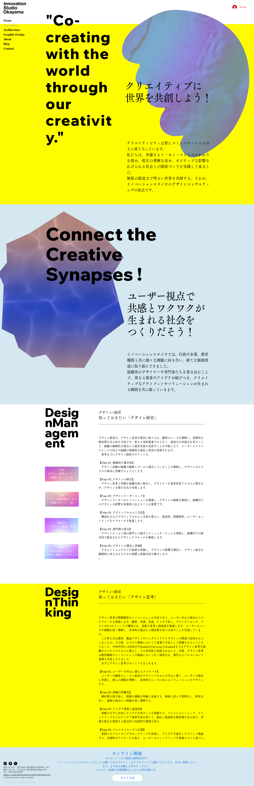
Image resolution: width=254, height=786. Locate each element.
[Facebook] (10, 763)
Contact (8, 48)
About (7, 39)
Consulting (10, 25)
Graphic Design (13, 34)
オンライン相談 (127, 753)
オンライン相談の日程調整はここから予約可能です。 (127, 770)
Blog (6, 44)
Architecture (11, 30)
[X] (15, 763)
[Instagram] (5, 763)
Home (7, 20)
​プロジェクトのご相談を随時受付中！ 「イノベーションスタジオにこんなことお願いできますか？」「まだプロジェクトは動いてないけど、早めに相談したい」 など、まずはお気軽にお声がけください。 (127, 762)
